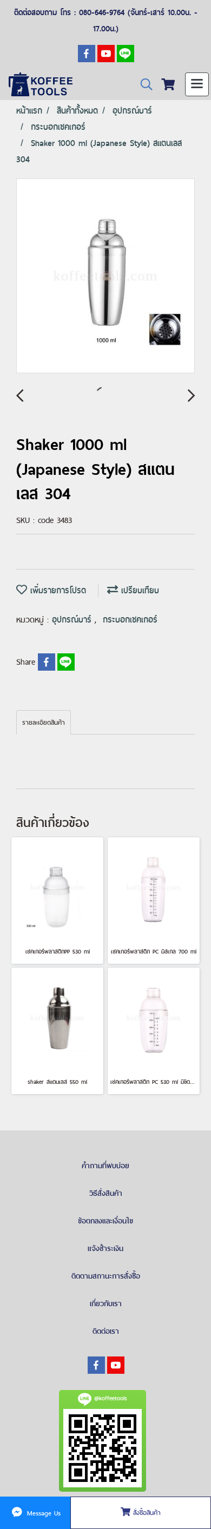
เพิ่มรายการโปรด (56, 590)
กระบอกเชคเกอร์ (130, 619)
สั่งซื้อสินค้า (145, 1512)
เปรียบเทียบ (138, 590)
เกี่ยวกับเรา (106, 1303)
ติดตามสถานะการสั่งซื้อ (105, 1276)
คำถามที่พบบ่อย (105, 1165)
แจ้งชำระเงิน (105, 1248)
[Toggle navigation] (197, 84)
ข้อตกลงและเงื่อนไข (105, 1221)
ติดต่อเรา (106, 1331)
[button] (143, 84)
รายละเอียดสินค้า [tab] (43, 722)
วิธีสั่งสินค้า (105, 1193)
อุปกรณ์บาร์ (73, 619)
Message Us (42, 1512)
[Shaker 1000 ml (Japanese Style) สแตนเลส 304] (105, 276)
